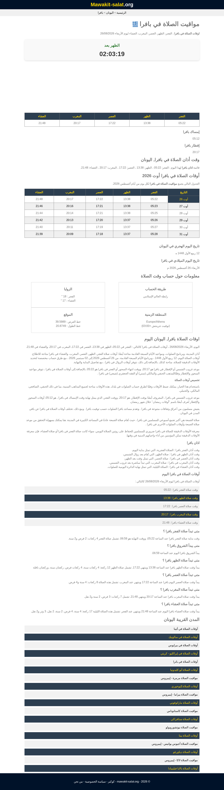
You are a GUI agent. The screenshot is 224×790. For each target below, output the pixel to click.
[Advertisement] (112, 88)
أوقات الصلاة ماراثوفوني (184, 702)
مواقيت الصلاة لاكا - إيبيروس (181, 760)
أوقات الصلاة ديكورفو (185, 752)
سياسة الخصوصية (95, 781)
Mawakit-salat (107, 4)
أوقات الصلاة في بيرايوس (183, 645)
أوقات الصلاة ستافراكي (184, 719)
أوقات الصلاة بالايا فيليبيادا (183, 768)
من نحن (78, 781)
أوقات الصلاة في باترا (185, 661)
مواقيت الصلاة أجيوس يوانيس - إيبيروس (175, 743)
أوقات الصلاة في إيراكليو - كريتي (179, 653)
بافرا (100, 12)
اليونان (110, 12)
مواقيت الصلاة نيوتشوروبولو (182, 727)
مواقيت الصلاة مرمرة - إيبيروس (179, 678)
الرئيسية (121, 12)
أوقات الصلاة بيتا (188, 735)
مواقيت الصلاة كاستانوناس (182, 710)
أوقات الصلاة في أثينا (186, 628)
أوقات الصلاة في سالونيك (183, 637)
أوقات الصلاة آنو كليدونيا (184, 669)
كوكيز (111, 781)
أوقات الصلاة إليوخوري (185, 686)
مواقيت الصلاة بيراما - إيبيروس (180, 694)
